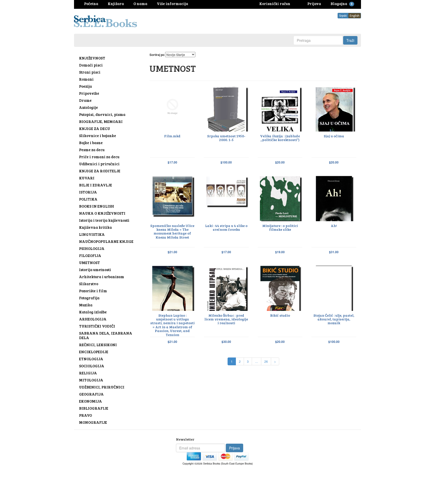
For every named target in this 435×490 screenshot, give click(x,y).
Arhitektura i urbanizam (101, 276)
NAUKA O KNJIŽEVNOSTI (102, 213)
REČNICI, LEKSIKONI (98, 344)
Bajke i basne (91, 142)
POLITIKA (88, 199)
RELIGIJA (88, 372)
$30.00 (226, 342)
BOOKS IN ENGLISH (96, 206)
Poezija (85, 86)
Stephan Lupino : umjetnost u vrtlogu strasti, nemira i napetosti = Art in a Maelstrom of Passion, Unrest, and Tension (172, 325)
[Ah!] (333, 197)
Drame (85, 100)
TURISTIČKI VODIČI (97, 326)
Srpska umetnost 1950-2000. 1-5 (226, 138)
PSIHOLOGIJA (91, 248)
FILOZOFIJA (90, 255)
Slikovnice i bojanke (97, 135)
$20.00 (280, 162)
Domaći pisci (91, 65)
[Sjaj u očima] (333, 108)
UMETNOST (89, 262)
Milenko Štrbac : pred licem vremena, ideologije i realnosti (226, 319)
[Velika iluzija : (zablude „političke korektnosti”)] (280, 108)
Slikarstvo (88, 283)
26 (266, 361)
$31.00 (334, 252)
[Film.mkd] (172, 108)
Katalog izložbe (93, 311)
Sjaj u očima (334, 136)
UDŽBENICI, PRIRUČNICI (101, 386)
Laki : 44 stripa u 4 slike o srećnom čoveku (226, 228)
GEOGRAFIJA (91, 394)
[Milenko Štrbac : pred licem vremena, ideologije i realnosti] (226, 287)
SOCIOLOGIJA (91, 365)
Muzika (85, 304)
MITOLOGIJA (91, 379)
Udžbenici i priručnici (99, 163)
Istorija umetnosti (95, 269)
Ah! (334, 225)
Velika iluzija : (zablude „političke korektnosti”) (280, 138)
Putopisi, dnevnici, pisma (102, 114)
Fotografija (89, 297)
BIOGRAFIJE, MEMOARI (101, 121)
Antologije (88, 107)
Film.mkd (172, 136)
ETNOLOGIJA (91, 358)
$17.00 (172, 162)
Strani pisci (89, 72)
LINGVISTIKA (92, 234)
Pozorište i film (93, 290)
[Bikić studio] (280, 287)
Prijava (234, 447)
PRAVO (85, 415)
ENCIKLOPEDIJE (93, 351)
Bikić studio (280, 315)
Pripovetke (89, 93)
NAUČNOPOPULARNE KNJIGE (106, 241)
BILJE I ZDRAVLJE (95, 184)
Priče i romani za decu (99, 156)
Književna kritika (95, 227)
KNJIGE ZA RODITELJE (99, 170)
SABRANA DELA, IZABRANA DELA (105, 335)
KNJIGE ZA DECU (94, 128)
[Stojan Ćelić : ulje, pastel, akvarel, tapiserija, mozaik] (333, 287)
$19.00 (280, 252)
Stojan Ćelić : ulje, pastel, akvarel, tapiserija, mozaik (333, 319)
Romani (86, 79)
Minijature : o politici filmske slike (280, 228)
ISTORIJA (88, 191)
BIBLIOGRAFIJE (93, 408)
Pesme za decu (91, 149)
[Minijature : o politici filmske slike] (280, 197)
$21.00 (172, 252)
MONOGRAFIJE (93, 422)
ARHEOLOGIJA (92, 318)
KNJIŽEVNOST (92, 57)
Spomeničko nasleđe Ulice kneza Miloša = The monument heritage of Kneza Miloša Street (172, 231)
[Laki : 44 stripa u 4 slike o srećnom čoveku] (226, 197)
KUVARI (86, 177)
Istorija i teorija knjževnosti (104, 220)
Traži (350, 40)
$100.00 (226, 162)
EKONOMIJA (90, 401)
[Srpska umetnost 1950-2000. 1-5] (226, 108)
